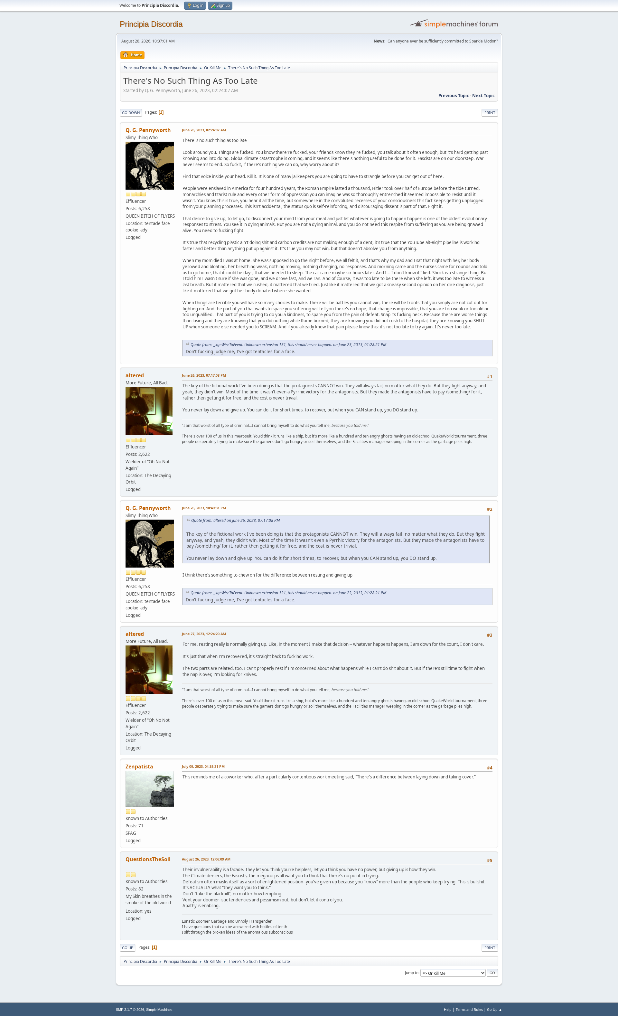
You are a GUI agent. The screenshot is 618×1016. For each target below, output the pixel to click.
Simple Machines (159, 1009)
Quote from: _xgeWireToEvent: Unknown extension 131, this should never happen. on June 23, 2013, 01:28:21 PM (288, 344)
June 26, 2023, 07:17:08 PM (204, 375)
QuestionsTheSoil (148, 859)
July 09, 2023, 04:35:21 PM (203, 766)
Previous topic (453, 96)
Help (448, 1009)
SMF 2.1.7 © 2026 (130, 1009)
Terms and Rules (469, 1009)
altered (135, 375)
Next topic (483, 96)
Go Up (127, 947)
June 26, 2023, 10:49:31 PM (204, 507)
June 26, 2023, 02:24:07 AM (204, 129)
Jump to (411, 972)
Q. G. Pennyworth (148, 130)
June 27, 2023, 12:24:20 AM (204, 633)
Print (489, 112)
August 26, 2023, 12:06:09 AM (206, 859)
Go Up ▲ (494, 1009)
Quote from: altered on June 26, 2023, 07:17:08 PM (235, 520)
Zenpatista (139, 766)
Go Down (131, 112)
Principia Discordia (151, 24)
